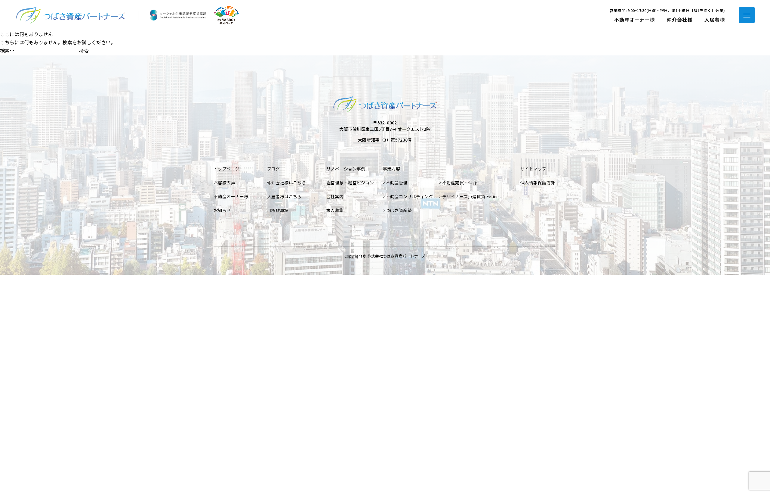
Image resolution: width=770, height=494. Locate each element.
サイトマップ (533, 169)
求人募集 (335, 210)
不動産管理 (397, 183)
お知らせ (222, 210)
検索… (7, 50)
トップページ (227, 169)
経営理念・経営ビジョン (350, 183)
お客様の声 (224, 183)
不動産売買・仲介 (459, 183)
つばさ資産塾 (399, 210)
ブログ (273, 169)
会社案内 (335, 196)
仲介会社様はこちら (286, 183)
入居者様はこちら (284, 196)
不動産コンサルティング (409, 196)
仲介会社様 (679, 20)
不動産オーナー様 (634, 20)
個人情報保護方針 (537, 183)
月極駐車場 (278, 210)
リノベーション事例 (345, 169)
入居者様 (714, 20)
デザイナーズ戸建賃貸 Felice (470, 196)
